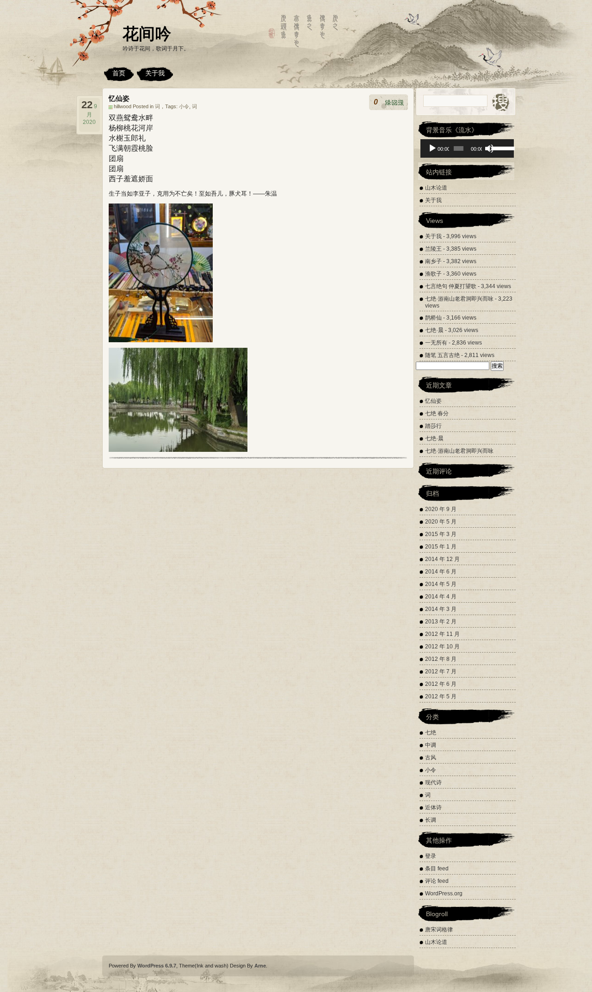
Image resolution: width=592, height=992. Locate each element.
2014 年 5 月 (440, 584)
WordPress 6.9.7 (156, 965)
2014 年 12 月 (442, 559)
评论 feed (437, 881)
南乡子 (433, 261)
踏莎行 (433, 426)
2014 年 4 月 (440, 596)
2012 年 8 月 (440, 659)
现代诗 (433, 782)
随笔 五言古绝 (442, 355)
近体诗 (433, 807)
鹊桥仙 (433, 317)
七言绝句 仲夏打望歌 (450, 286)
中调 (430, 745)
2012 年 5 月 (440, 696)
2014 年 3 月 (440, 609)
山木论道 (436, 188)
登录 (430, 856)
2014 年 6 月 (440, 571)
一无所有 (436, 342)
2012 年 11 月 (442, 634)
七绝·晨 (434, 330)
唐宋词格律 (439, 929)
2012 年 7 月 (440, 671)
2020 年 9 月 (440, 509)
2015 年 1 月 (440, 546)
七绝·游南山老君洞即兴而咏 (459, 299)
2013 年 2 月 (440, 621)
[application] (467, 148)
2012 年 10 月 (442, 646)
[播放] (432, 148)
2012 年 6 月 (440, 684)
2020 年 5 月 (440, 521)
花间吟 (147, 34)
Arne (260, 965)
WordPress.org (443, 893)
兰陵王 (433, 249)
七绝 (430, 732)
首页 (118, 73)
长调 (430, 820)
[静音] (489, 148)
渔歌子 (433, 274)
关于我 (155, 73)
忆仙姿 (119, 98)
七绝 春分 (437, 413)
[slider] (500, 147)
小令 (184, 106)
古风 (430, 757)
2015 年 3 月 (440, 534)
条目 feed (437, 868)
